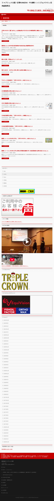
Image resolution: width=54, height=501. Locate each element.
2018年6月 (6, 382)
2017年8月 (6, 409)
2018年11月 (6, 373)
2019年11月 (6, 346)
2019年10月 (6, 349)
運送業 (26, 456)
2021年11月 (6, 329)
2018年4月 (6, 388)
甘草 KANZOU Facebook (43, 455)
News (15, 47)
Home (4, 454)
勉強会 (5, 183)
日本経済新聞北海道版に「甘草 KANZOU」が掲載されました (17, 126)
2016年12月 (6, 427)
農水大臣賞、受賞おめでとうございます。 (12, 59)
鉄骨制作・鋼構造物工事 (17, 456)
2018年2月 (6, 394)
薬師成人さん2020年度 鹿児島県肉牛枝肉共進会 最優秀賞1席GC (18, 45)
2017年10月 (6, 403)
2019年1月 (6, 367)
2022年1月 (6, 326)
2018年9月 (6, 376)
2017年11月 (6, 400)
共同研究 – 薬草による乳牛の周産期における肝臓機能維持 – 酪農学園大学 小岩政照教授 (19, 455)
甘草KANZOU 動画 (6, 456)
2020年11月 (6, 335)
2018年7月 (6, 379)
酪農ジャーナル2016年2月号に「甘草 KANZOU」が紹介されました (19, 138)
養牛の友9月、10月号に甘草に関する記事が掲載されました (17, 70)
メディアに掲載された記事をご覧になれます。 (12, 221)
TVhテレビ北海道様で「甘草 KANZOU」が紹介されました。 (15, 265)
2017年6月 (6, 415)
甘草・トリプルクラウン (7, 454)
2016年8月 (6, 430)
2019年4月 (6, 364)
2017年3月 (6, 424)
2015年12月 (6, 441)
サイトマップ (38, 456)
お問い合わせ (5, 457)
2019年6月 (6, 358)
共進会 (5, 180)
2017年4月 (6, 421)
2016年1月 (6, 438)
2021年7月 (6, 332)
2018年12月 (6, 370)
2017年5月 (6, 418)
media (11, 47)
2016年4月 (6, 433)
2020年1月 (6, 343)
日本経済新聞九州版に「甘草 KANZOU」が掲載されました (17, 115)
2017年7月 (6, 412)
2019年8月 (6, 355)
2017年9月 (6, 406)
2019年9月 (6, 352)
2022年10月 (6, 320)
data (5, 171)
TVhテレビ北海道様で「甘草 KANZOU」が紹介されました (17, 80)
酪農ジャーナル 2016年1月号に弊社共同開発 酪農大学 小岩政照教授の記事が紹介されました (25, 150)
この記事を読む (5, 54)
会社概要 (31, 456)
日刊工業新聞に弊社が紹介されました (11, 103)
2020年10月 (6, 338)
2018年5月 (6, 385)
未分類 (5, 186)
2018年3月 (6, 391)
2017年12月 (6, 397)
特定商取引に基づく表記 (7, 449)
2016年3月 (6, 436)
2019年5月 (6, 361)
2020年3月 (6, 341)
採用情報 (45, 456)
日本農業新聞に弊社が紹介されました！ (12, 91)
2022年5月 (6, 323)
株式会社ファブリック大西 (25, 497)
